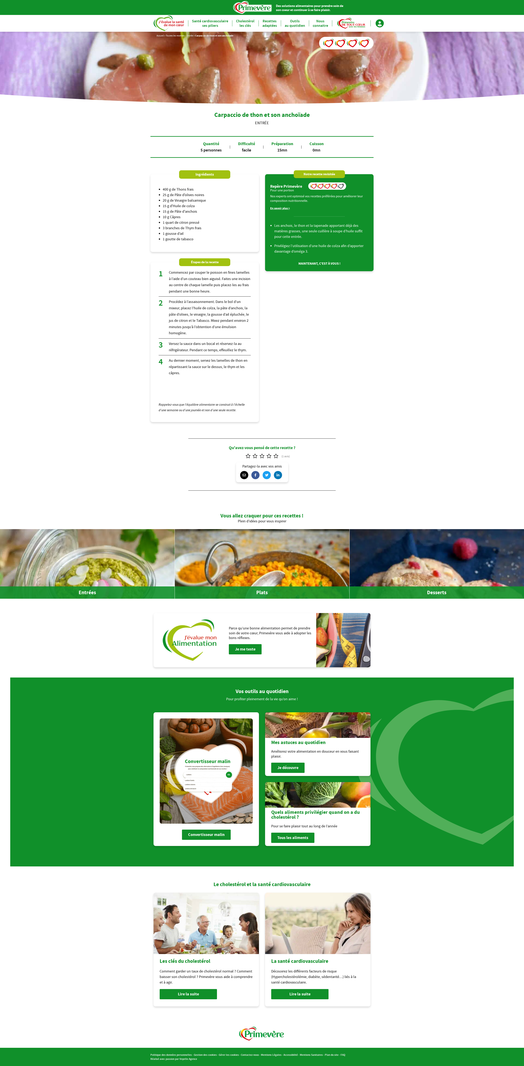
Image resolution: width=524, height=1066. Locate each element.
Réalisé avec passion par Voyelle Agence (173, 1059)
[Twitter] (268, 475)
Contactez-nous (250, 1055)
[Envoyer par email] (245, 475)
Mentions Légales (271, 1055)
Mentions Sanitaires (311, 1055)
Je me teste (245, 649)
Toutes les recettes (175, 35)
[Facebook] (256, 475)
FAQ (343, 1055)
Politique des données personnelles (171, 1055)
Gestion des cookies (205, 1055)
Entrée (189, 35)
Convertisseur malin (206, 834)
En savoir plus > (280, 208)
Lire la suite (188, 994)
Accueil (160, 35)
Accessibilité (290, 1055)
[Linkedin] (279, 475)
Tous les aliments (292, 837)
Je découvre (287, 767)
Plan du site (332, 1055)
